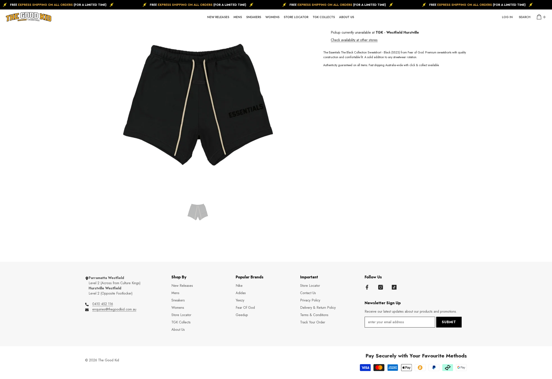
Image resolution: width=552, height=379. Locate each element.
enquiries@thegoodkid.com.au (114, 309)
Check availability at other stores (354, 39)
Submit (449, 322)
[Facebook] (367, 287)
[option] (197, 105)
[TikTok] (394, 287)
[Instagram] (380, 287)
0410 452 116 (102, 303)
